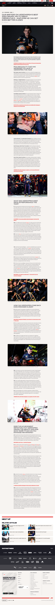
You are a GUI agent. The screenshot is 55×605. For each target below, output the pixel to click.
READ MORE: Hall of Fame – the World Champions (22, 442)
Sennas (37, 444)
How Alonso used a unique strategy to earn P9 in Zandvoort (17, 526)
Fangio (32, 491)
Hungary (19, 100)
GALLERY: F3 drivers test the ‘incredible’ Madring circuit (18, 538)
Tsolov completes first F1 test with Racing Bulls (43, 538)
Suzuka (21, 98)
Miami (37, 329)
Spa (20, 234)
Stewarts (33, 444)
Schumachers (16, 446)
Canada (29, 248)
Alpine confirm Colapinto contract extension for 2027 (44, 525)
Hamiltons (22, 446)
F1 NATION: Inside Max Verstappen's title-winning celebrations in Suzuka (26, 485)
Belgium (15, 100)
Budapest (15, 330)
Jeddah (36, 76)
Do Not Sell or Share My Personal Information (35, 589)
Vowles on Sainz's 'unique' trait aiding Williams (17, 531)
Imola (33, 206)
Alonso (24, 474)
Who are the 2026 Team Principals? (41, 531)
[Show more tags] (13, 12)
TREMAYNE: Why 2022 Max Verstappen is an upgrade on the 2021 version (26, 396)
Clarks (29, 444)
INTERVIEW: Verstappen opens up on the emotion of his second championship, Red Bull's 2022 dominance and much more (27, 64)
